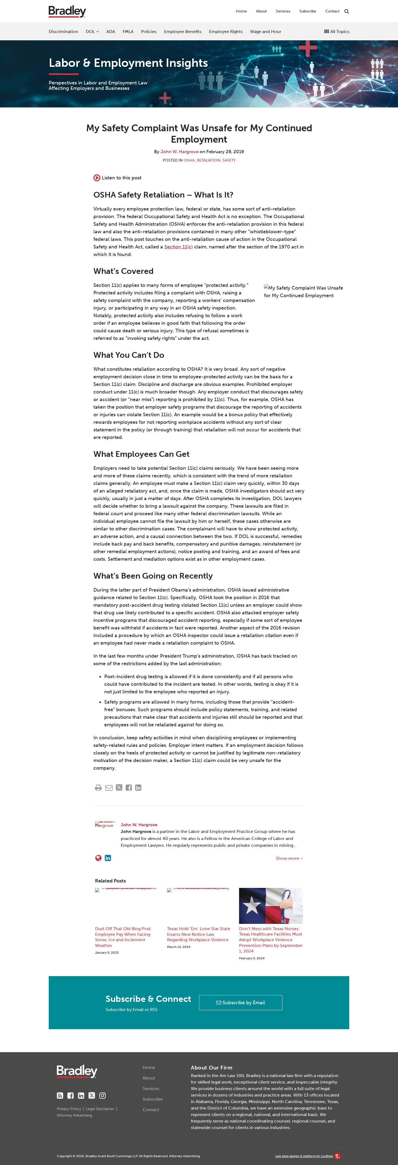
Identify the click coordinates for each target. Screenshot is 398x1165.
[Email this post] (109, 787)
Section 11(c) (178, 247)
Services (283, 11)
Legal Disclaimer (100, 1109)
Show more (288, 858)
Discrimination (63, 31)
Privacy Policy (69, 1109)
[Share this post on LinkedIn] (138, 787)
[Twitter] (92, 1096)
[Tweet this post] (119, 787)
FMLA (128, 31)
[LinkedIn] (81, 1096)
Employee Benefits (182, 31)
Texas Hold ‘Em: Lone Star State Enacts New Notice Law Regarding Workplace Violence (198, 934)
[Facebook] (70, 1096)
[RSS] (60, 1096)
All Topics (339, 31)
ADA (110, 31)
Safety (229, 160)
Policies (148, 31)
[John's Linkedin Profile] (108, 858)
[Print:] (98, 787)
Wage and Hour (265, 31)
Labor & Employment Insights (128, 63)
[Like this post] (129, 787)
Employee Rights (226, 31)
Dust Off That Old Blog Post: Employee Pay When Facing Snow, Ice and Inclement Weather (123, 937)
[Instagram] (102, 1096)
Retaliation (208, 160)
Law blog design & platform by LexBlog (304, 1156)
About (261, 11)
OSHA (189, 160)
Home (241, 11)
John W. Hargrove (179, 151)
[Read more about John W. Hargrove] (98, 858)
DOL (90, 31)
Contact (332, 11)
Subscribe (307, 11)
